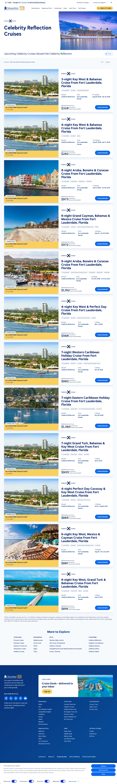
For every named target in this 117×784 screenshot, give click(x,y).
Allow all (103, 766)
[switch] (31, 781)
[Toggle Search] (111, 2)
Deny (103, 774)
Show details (72, 781)
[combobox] (108, 62)
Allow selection (103, 770)
